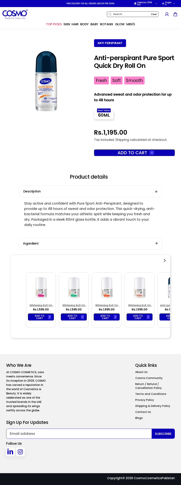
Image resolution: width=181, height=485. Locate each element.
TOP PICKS (54, 24)
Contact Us (143, 412)
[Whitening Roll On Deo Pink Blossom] (41, 287)
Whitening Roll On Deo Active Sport (106, 305)
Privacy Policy (144, 400)
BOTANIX (106, 24)
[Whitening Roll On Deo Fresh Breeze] (74, 287)
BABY (94, 24)
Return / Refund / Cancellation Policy (148, 386)
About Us (141, 372)
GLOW (120, 24)
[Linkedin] (10, 451)
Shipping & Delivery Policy (152, 406)
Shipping (122, 139)
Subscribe (163, 433)
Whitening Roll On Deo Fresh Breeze (73, 305)
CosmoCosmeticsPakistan (154, 478)
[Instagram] (20, 451)
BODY (84, 24)
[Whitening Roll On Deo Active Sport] (106, 287)
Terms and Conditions (150, 394)
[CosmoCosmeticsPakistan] (24, 14)
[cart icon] (175, 14)
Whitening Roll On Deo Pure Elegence (139, 305)
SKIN (66, 24)
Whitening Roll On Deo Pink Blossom (40, 305)
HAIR (75, 24)
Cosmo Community (149, 378)
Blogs (139, 418)
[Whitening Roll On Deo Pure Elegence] (139, 287)
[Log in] (167, 14)
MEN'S (130, 24)
